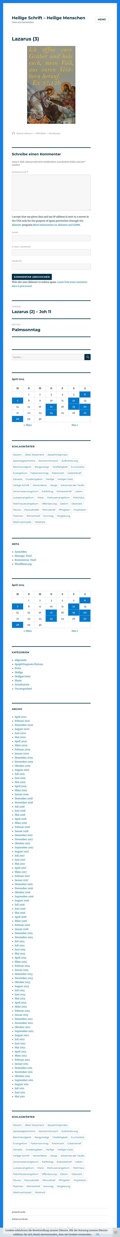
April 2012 (20, 1051)
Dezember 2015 (24, 933)
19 (73, 406)
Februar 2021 (22, 720)
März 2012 (21, 1055)
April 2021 (20, 716)
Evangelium (20, 473)
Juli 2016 (20, 904)
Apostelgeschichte (24, 460)
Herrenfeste (40, 485)
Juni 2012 (20, 1043)
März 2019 (21, 790)
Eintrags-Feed (23, 555)
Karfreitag (47, 491)
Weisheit (40, 522)
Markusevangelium (58, 497)
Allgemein (21, 660)
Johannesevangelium (25, 491)
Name (15, 232)
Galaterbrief (74, 473)
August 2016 (22, 900)
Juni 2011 (20, 1092)
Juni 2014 (20, 949)
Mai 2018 (20, 814)
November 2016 (24, 888)
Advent (17, 454)
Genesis (17, 479)
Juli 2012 (20, 1039)
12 (73, 400)
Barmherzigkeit (22, 467)
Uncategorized (23, 688)
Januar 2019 (22, 794)
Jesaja (53, 485)
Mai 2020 (20, 737)
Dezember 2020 (24, 724)
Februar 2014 (22, 965)
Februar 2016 (22, 925)
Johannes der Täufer (72, 485)
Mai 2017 (20, 863)
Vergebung (63, 516)
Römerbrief (33, 516)
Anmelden (21, 551)
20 (84, 406)
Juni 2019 (20, 778)
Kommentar (20, 172)
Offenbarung (49, 503)
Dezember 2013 (23, 974)
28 (17, 418)
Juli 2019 (20, 773)
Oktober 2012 (22, 1027)
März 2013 (21, 1006)
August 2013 (22, 986)
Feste (18, 668)
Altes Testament (34, 454)
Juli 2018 (20, 806)
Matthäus (78, 497)
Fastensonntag (39, 473)
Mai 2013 (20, 998)
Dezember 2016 (24, 884)
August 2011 (22, 1084)
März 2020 (21, 745)
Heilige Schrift (21, 485)
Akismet (17, 224)
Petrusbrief (48, 509)
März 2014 (21, 961)
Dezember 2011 (23, 1067)
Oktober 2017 (22, 843)
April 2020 (21, 741)
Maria (40, 497)
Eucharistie (77, 467)
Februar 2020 (22, 749)
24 (51, 412)
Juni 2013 (20, 994)
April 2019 (20, 786)
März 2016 (21, 920)
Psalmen (18, 516)
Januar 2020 (22, 753)
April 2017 (20, 867)
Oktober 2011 (22, 1076)
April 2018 (20, 818)
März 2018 (21, 822)
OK (97, 1234)
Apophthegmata (57, 454)
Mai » (75, 425)
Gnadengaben (34, 479)
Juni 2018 (20, 810)
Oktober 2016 (22, 892)
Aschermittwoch (48, 460)
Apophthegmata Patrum (29, 664)
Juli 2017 (19, 855)
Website (17, 261)
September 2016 (24, 896)
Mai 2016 (20, 912)
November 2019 (24, 761)
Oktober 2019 (22, 765)
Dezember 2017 (23, 835)
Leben (79, 491)
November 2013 (24, 978)
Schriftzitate (54, 133)
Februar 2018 (22, 827)
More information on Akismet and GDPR (56, 224)
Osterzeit (77, 503)
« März (28, 425)
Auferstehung (69, 460)
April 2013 (20, 1002)
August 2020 (22, 729)
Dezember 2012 (24, 1018)
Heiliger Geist (65, 479)
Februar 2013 (22, 1010)
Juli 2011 (19, 1088)
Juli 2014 (20, 945)
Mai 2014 (20, 953)
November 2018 (24, 802)
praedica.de (18, 1212)
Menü (102, 19)
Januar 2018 (21, 831)
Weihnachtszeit (22, 522)
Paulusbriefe (31, 509)
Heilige (50, 479)
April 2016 (20, 916)
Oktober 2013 (22, 982)
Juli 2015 (20, 941)
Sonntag (48, 516)
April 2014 (20, 957)
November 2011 (23, 1071)
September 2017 (24, 847)
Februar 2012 (22, 1059)
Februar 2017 (22, 876)
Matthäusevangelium (25, 503)
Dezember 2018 (24, 798)
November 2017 (24, 839)
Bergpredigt (42, 467)
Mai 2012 (20, 1047)
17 (51, 406)
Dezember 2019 (24, 757)
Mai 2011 (20, 1096)
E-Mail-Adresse (21, 247)
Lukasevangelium (23, 497)
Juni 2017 (20, 859)
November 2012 (24, 1023)
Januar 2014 (21, 969)
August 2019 (22, 769)
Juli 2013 (19, 990)
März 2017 (21, 871)
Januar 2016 (22, 929)
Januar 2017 (21, 880)
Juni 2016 (20, 908)
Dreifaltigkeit (60, 467)
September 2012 (24, 1031)
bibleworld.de (20, 1219)
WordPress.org (23, 564)
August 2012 (22, 1035)
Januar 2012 (21, 1063)
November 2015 (24, 937)
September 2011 (24, 1080)
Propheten (80, 509)
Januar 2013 (21, 1014)
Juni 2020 (20, 733)
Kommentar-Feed (25, 559)
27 (85, 412)
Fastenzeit (58, 473)
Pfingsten (64, 509)
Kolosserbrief (64, 491)
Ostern (64, 503)
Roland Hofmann (24, 133)
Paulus (17, 509)
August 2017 (22, 851)
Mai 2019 (20, 782)
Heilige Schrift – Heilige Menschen (48, 17)
